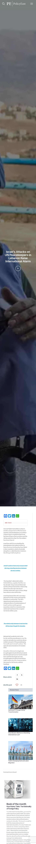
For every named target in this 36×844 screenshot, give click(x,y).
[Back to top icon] (32, 840)
